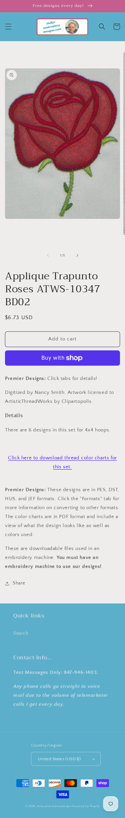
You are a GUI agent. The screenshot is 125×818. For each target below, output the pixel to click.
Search (21, 633)
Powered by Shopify (86, 806)
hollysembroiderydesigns (54, 806)
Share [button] (19, 583)
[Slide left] (48, 255)
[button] (8, 26)
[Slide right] (77, 255)
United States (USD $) (59, 759)
